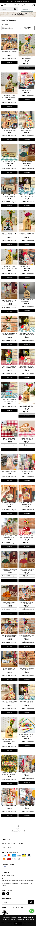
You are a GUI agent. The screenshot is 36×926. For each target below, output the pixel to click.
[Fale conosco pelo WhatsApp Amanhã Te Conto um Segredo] (31, 911)
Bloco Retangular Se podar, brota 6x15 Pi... (9, 773)
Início (3, 20)
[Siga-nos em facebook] (7, 893)
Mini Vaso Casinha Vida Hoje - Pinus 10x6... (27, 669)
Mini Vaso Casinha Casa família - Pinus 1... (27, 234)
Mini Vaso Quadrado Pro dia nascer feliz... (9, 536)
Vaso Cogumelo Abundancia (27, 162)
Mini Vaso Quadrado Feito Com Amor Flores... (26, 334)
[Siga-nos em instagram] (3, 893)
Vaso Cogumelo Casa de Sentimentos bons (9, 569)
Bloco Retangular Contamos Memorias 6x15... (26, 438)
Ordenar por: (5, 24)
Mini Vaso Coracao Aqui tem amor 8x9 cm (9, 636)
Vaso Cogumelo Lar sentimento (9, 603)
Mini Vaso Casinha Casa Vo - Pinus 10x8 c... (9, 702)
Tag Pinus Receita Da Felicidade (26, 267)
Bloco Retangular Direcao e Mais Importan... (9, 162)
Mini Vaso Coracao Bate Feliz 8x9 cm (26, 603)
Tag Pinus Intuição (27, 471)
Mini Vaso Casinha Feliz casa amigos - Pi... (27, 300)
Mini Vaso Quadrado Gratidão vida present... (26, 367)
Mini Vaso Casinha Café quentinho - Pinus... (9, 740)
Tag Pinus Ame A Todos (9, 471)
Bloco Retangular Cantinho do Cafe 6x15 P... (9, 438)
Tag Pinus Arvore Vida (27, 806)
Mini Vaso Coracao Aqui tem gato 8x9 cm (9, 52)
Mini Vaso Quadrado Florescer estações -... (27, 195)
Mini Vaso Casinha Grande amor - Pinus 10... (9, 267)
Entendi (18, 923)
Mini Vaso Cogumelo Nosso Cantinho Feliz (27, 536)
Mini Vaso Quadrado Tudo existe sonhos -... (9, 367)
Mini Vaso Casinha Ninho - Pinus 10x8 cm (26, 636)
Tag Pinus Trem (27, 90)
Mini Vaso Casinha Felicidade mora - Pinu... (27, 405)
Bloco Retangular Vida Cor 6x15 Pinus (26, 735)
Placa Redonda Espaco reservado (9, 503)
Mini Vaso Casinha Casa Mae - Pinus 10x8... (27, 129)
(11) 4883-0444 (9, 875)
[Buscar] (15, 9)
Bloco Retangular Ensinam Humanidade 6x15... (9, 195)
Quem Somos (6, 847)
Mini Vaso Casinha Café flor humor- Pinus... (9, 234)
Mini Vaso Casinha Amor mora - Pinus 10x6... (9, 334)
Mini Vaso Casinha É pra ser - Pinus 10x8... (26, 57)
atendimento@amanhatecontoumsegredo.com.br (18, 880)
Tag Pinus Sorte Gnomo (9, 806)
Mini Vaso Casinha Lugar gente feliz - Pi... (9, 301)
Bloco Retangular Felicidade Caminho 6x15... (9, 669)
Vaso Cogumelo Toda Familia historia (27, 569)
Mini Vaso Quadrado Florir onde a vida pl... (9, 400)
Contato (20, 843)
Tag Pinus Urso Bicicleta (26, 773)
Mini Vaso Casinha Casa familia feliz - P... (27, 503)
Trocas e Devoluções (8, 843)
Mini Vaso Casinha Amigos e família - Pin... (9, 96)
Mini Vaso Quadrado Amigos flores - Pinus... (27, 702)
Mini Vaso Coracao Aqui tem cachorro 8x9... (9, 129)
